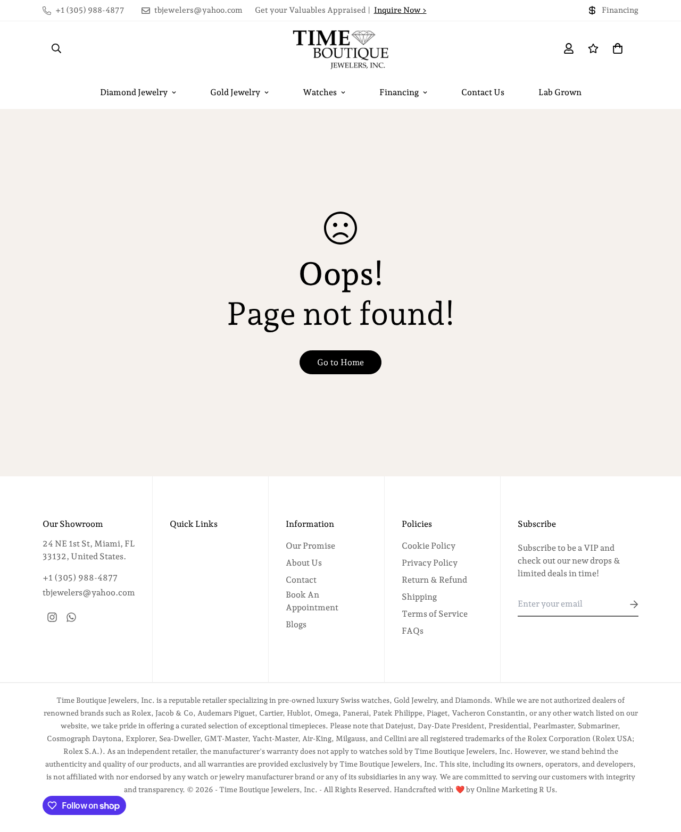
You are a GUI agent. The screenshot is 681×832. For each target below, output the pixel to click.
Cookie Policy (428, 546)
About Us (304, 563)
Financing (399, 92)
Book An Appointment (312, 601)
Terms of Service (435, 614)
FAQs (412, 631)
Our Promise (310, 546)
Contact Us (482, 92)
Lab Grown (560, 92)
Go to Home (340, 362)
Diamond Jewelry (134, 92)
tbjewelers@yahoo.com (89, 592)
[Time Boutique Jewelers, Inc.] (340, 48)
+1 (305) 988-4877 (80, 578)
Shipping (419, 597)
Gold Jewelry (235, 92)
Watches (320, 92)
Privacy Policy (430, 563)
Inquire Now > (400, 10)
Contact (301, 580)
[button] (615, 48)
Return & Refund (434, 580)
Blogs (296, 624)
